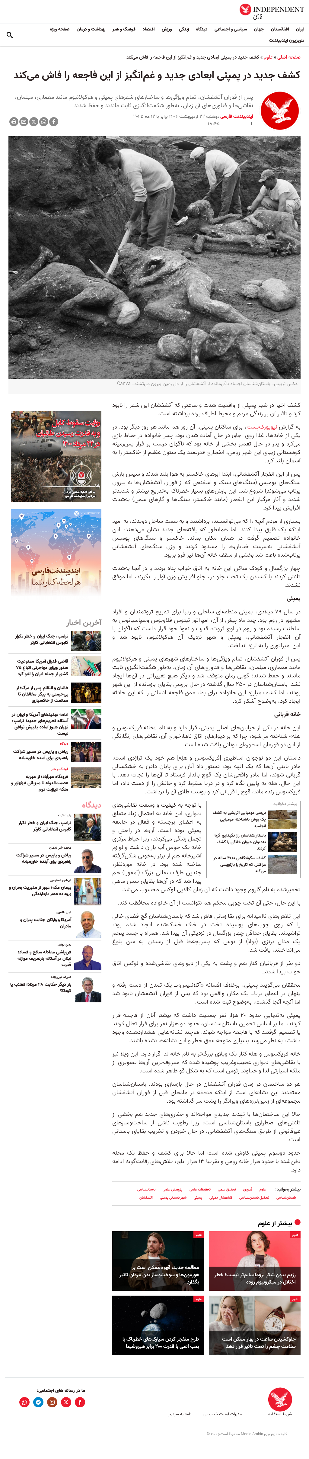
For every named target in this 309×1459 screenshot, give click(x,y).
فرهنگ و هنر (124, 29)
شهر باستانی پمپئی (173, 1197)
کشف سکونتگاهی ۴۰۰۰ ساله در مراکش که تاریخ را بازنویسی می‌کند (239, 865)
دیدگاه (201, 29)
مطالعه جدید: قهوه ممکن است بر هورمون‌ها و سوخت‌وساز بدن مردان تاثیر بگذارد (159, 1275)
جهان (259, 29)
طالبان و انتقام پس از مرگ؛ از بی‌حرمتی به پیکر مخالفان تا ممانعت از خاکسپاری (42, 694)
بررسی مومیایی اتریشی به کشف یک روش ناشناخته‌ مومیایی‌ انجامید (239, 819)
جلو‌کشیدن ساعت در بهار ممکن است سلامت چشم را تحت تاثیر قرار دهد (259, 1343)
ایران (300, 29)
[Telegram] (38, 1402)
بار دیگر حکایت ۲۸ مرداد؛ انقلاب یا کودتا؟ (40, 988)
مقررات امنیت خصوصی (222, 1414)
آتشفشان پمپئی (220, 1197)
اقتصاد (148, 29)
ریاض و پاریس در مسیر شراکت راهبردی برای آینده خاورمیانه (40, 755)
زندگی (184, 29)
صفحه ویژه (59, 29)
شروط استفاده (280, 1414)
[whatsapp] (24, 1402)
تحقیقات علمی (200, 1189)
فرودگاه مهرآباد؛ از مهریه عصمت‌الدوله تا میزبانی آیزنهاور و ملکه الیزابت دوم (39, 783)
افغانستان (280, 29)
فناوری (247, 1189)
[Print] (13, 121)
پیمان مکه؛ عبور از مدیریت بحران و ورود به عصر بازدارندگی (40, 891)
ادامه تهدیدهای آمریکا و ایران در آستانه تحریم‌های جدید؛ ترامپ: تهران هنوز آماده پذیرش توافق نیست (40, 724)
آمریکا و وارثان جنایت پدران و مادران (45, 923)
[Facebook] (53, 121)
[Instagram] (52, 1402)
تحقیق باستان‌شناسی (254, 1197)
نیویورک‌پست (262, 427)
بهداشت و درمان (91, 29)
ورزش (167, 29)
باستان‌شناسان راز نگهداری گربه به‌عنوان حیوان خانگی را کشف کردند (240, 842)
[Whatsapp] (43, 121)
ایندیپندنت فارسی (236, 117)
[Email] (23, 121)
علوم (268, 57)
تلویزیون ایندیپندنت (286, 40)
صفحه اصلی (289, 57)
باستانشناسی (146, 1189)
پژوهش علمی (172, 1189)
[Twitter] (33, 121)
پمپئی (198, 1197)
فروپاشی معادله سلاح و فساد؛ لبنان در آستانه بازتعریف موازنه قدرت (44, 959)
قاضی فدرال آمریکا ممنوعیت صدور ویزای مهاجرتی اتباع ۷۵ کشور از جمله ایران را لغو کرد (42, 668)
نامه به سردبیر (179, 1414)
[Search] (9, 35)
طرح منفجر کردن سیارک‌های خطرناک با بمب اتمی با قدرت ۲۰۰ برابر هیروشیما (161, 1343)
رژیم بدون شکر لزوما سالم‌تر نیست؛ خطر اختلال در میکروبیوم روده (255, 1278)
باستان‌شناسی (286, 1197)
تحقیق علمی (227, 1189)
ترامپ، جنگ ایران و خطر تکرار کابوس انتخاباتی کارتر (41, 639)
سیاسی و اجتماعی (231, 29)
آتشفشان (146, 1197)
